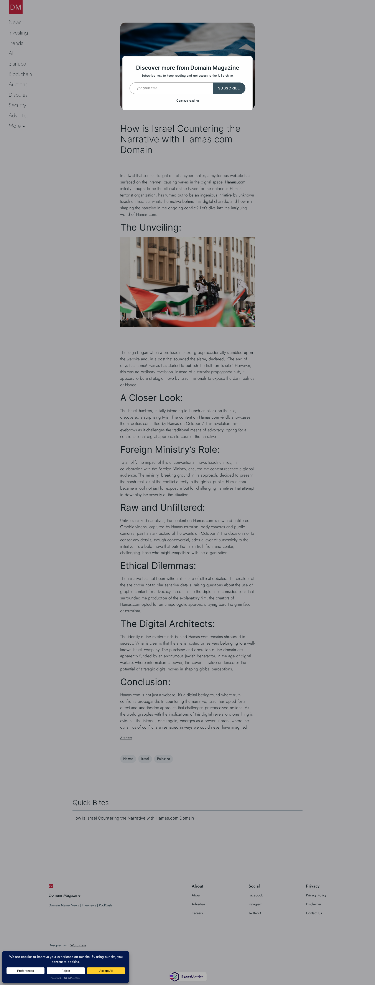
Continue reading (187, 100)
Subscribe (229, 88)
